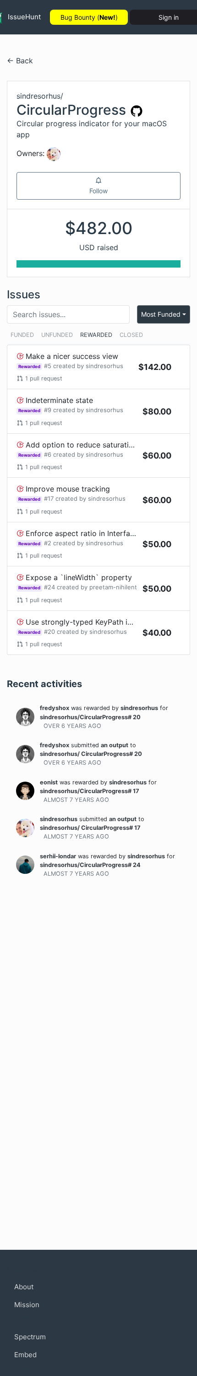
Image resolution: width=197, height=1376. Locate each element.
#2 (47, 543)
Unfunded (57, 334)
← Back (20, 60)
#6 (47, 454)
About (23, 1286)
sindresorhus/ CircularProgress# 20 (91, 753)
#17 (49, 498)
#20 (49, 631)
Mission (26, 1304)
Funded (22, 334)
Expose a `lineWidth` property (79, 577)
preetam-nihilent (113, 587)
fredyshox (54, 708)
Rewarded (96, 334)
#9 (47, 410)
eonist (49, 782)
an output (114, 745)
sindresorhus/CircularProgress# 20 (90, 717)
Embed (25, 1354)
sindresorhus (104, 365)
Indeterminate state (59, 400)
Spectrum (30, 1336)
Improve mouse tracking (68, 488)
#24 (49, 587)
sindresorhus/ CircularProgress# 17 (90, 827)
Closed (131, 334)
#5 (47, 365)
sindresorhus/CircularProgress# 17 (89, 791)
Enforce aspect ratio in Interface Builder (95, 533)
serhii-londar (58, 856)
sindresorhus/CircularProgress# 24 (90, 864)
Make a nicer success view (72, 356)
